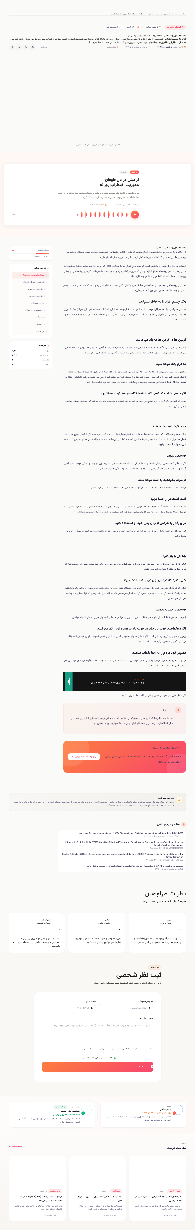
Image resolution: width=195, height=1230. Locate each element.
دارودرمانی (40, 324)
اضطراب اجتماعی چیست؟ (35, 275)
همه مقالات (17, 1146)
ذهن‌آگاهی (40, 317)
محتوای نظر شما (146, 1018)
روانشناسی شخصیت (109, 252)
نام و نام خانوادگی (145, 1001)
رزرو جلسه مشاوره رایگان (85, 756)
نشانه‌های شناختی (37, 296)
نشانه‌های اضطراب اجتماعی (34, 282)
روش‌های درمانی (39, 303)
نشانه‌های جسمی (37, 289)
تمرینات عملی (40, 331)
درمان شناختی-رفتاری (35, 310)
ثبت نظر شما (142, 1067)
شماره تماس (91, 1001)
